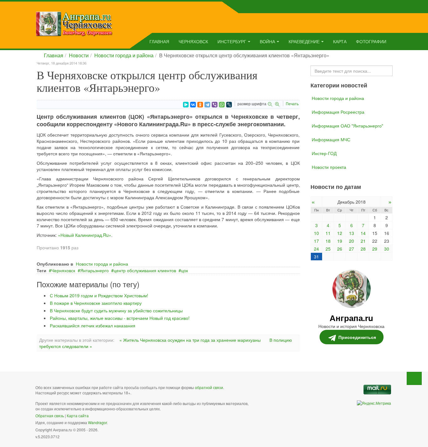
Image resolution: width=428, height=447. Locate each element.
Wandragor (97, 422)
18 (328, 241)
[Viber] (214, 104)
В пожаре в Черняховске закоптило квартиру (96, 303)
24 (316, 249)
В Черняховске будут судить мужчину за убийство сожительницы (116, 310)
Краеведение (304, 41)
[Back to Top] (414, 378)
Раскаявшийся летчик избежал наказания (92, 325)
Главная (159, 41)
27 (351, 249)
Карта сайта (78, 415)
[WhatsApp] (222, 104)
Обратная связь (49, 415)
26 (339, 249)
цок (184, 270)
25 (328, 249)
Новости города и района (124, 55)
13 (351, 233)
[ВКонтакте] (193, 104)
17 (316, 241)
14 (363, 233)
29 (374, 249)
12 (339, 233)
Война (267, 41)
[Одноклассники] (200, 104)
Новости (79, 55)
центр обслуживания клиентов (145, 270)
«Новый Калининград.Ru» (84, 235)
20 (351, 241)
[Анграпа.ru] (74, 23)
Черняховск (193, 41)
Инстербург (231, 41)
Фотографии (371, 41)
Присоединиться (357, 337)
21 (363, 241)
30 (386, 249)
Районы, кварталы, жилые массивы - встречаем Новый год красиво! (120, 318)
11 (328, 233)
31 (316, 256)
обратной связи (209, 387)
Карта (340, 41)
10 (316, 233)
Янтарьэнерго (94, 270)
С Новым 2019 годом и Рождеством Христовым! (99, 295)
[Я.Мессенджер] (186, 104)
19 (339, 241)
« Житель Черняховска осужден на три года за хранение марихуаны (190, 340)
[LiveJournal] (229, 104)
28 (363, 249)
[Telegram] (207, 104)
